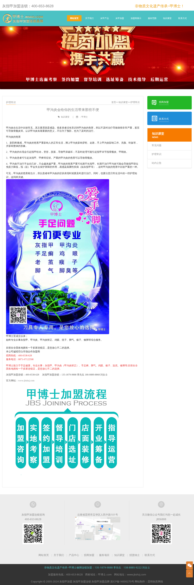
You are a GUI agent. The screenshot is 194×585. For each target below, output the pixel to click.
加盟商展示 (136, 18)
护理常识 (135, 102)
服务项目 (104, 555)
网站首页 (74, 18)
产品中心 (74, 555)
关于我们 (89, 18)
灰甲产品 (104, 18)
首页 (113, 102)
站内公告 (156, 163)
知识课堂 (167, 18)
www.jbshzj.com (26, 380)
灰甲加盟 (119, 18)
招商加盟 (89, 555)
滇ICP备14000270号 (122, 581)
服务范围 (152, 18)
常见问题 (156, 145)
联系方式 (182, 18)
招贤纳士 (134, 555)
